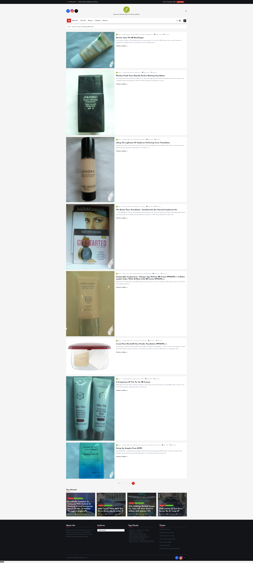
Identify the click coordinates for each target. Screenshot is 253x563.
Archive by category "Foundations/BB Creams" (83, 26)
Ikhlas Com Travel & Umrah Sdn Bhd (137, 534)
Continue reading (121, 46)
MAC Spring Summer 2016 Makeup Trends (139, 536)
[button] (184, 490)
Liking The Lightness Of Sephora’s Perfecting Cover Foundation (143, 143)
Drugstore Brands (126, 34)
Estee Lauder (129, 273)
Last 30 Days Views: (166, 539)
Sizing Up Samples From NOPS (129, 448)
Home (68, 26)
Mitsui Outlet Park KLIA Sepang (137, 539)
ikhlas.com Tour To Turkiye (135, 532)
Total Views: (163, 542)
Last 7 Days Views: (165, 535)
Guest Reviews (169, 505)
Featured (70, 500)
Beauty (90, 20)
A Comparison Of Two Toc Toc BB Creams (133, 382)
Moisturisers (144, 445)
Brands (105, 20)
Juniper (119, 34)
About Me (75, 20)
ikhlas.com (132, 530)
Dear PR (82, 20)
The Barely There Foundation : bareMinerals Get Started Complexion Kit (146, 210)
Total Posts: (163, 545)
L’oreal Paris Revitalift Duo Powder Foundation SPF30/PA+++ (141, 344)
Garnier (143, 34)
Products (82, 500)
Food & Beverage (109, 503)
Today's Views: (164, 529)
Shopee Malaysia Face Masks (147, 541)
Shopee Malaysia (134, 541)
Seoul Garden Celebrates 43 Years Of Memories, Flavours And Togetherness (110, 508)
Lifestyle (97, 20)
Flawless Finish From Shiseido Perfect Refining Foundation (140, 76)
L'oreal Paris (136, 340)
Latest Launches (139, 498)
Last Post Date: (164, 548)
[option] (80, 504)
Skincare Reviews (156, 445)
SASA (142, 378)
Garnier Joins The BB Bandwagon (130, 38)
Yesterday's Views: (165, 532)
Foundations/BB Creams (136, 34)
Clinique (124, 273)
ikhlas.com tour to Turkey (143, 530)
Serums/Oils (149, 445)
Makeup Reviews (149, 34)
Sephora (143, 139)
